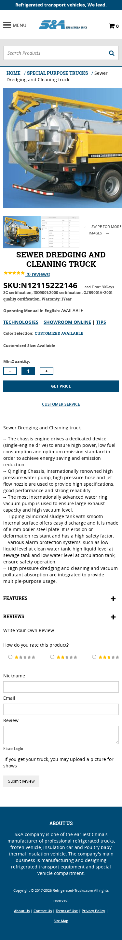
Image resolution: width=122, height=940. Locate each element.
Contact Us (43, 911)
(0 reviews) (37, 274)
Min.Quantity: (16, 361)
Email (9, 698)
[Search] (111, 53)
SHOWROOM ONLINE (67, 322)
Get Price (61, 386)
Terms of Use (67, 911)
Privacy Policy (93, 911)
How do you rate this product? (36, 645)
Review (11, 720)
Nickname (14, 676)
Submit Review (21, 781)
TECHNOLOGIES (20, 322)
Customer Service (61, 404)
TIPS (101, 322)
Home (13, 73)
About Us (22, 911)
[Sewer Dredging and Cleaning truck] (22, 246)
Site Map (61, 921)
